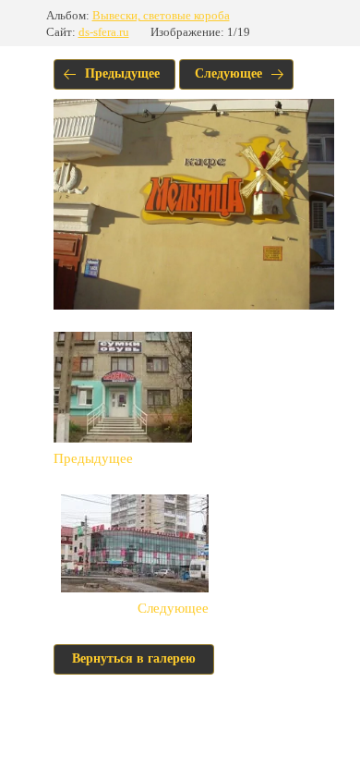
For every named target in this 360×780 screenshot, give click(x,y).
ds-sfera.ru (103, 32)
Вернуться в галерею (134, 658)
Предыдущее (122, 73)
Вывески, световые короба (161, 15)
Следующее (228, 73)
